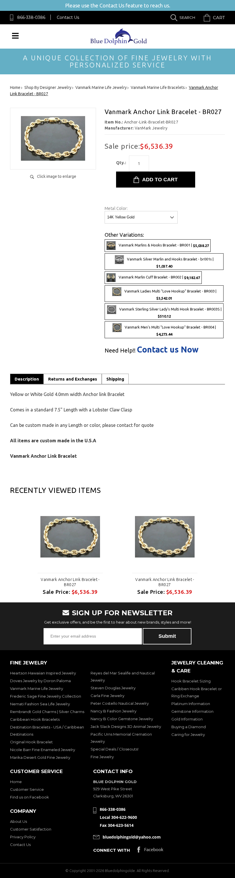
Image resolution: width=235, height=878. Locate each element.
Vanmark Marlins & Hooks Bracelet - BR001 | (164, 245)
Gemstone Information (192, 711)
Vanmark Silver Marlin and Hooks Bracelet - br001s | (170, 262)
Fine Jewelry (102, 756)
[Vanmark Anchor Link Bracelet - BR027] (53, 159)
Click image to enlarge (56, 176)
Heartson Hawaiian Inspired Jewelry (43, 673)
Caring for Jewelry (188, 734)
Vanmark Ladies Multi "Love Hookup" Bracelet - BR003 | (170, 294)
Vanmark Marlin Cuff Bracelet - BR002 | (159, 277)
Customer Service (27, 789)
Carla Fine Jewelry (107, 695)
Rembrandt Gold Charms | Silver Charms (47, 711)
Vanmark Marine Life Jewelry (36, 688)
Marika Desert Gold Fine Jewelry (40, 757)
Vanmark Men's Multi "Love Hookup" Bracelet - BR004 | (170, 331)
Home (16, 781)
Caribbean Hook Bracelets (35, 719)
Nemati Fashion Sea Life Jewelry (40, 704)
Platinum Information (190, 703)
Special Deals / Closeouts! (114, 749)
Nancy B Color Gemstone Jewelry (122, 718)
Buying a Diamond (188, 726)
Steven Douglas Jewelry (113, 688)
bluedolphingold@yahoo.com (132, 837)
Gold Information (187, 719)
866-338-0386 (31, 17)
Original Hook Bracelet (31, 742)
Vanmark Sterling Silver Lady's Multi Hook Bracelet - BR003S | (170, 312)
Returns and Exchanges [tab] (72, 379)
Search (187, 17)
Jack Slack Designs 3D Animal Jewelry (126, 726)
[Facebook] (150, 851)
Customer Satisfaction (30, 829)
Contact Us (68, 17)
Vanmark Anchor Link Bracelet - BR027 (70, 582)
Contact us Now (168, 349)
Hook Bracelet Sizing (191, 681)
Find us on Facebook (29, 797)
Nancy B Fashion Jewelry (113, 711)
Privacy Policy (23, 837)
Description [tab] (27, 379)
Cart (219, 17)
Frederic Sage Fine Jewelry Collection (45, 696)
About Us (18, 821)
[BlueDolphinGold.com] (119, 43)
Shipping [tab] (115, 379)
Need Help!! (120, 350)
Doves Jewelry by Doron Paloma (40, 680)
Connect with (111, 850)
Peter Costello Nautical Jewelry (120, 703)
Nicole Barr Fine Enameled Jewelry (42, 749)
